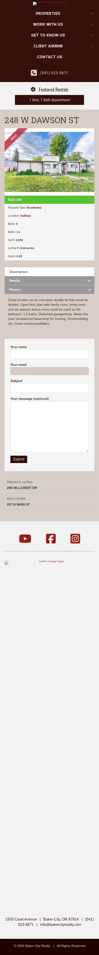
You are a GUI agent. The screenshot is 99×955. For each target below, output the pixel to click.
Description (18, 272)
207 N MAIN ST (18, 501)
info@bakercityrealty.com (60, 925)
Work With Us (48, 24)
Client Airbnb (48, 46)
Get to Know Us (48, 35)
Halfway (25, 215)
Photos (14, 289)
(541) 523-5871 (54, 72)
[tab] (49, 271)
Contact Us (49, 57)
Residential (34, 207)
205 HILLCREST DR (22, 485)
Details (14, 280)
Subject (16, 381)
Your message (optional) (29, 398)
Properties (48, 13)
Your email (18, 364)
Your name (18, 347)
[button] (92, 13)
